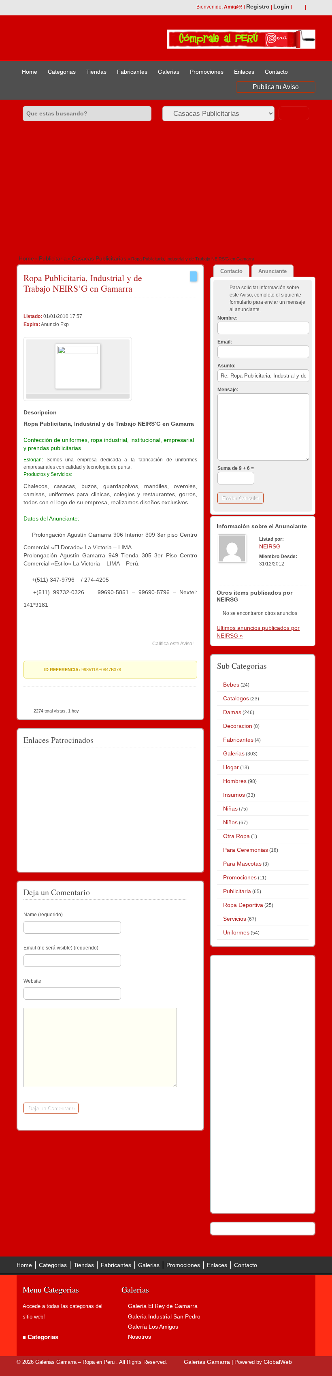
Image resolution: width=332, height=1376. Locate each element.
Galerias (168, 71)
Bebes (231, 684)
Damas (232, 712)
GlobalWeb (278, 1362)
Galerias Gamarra (207, 1362)
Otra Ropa (236, 836)
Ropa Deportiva (243, 905)
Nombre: (227, 318)
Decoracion (237, 726)
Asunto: (226, 366)
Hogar (231, 767)
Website (32, 981)
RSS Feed (298, 7)
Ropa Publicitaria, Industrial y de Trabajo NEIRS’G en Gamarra (82, 283)
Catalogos (236, 698)
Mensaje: (227, 390)
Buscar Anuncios (294, 113)
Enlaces (244, 71)
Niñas (230, 808)
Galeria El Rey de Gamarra (163, 1306)
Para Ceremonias (245, 850)
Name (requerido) (43, 914)
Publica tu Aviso (276, 86)
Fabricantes (132, 71)
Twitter (311, 7)
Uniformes (236, 932)
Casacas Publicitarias (99, 258)
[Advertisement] (166, 190)
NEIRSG (270, 546)
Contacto (276, 71)
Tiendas (96, 71)
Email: (224, 342)
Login (281, 6)
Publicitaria (53, 258)
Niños (230, 822)
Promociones (206, 71)
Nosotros (139, 1336)
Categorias (62, 71)
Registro (258, 6)
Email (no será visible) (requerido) (60, 948)
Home (29, 71)
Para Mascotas (242, 863)
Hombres (235, 781)
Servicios (234, 918)
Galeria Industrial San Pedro (164, 1316)
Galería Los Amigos (153, 1326)
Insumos (234, 794)
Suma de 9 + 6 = (235, 468)
